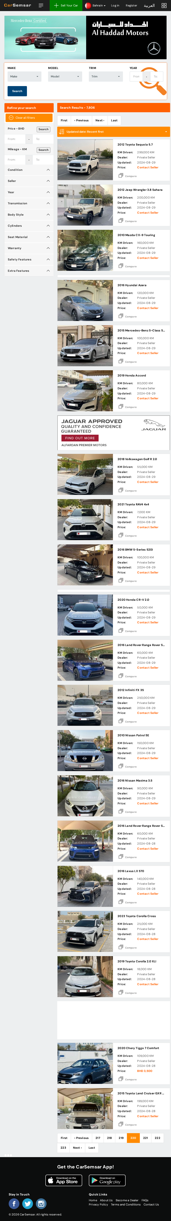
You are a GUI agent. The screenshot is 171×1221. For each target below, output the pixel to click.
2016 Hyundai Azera (132, 285)
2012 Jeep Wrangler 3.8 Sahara (140, 190)
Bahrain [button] (97, 5)
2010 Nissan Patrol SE (133, 735)
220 (133, 1138)
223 (63, 1148)
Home (93, 1200)
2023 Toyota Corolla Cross (137, 916)
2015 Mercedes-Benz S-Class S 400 (143, 330)
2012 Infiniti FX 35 (131, 690)
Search (17, 91)
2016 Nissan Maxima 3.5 (135, 780)
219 (121, 1138)
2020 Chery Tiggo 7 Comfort (138, 1048)
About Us (106, 1200)
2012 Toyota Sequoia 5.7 (135, 144)
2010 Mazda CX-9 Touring (136, 235)
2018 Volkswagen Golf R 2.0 (137, 459)
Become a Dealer (127, 1200)
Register (131, 5)
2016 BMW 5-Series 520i (135, 549)
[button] (41, 5)
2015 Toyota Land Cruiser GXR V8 (142, 1093)
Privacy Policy (98, 1204)
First (64, 120)
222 (157, 1138)
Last (114, 120)
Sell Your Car (69, 5)
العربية (149, 5)
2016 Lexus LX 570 (131, 871)
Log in (115, 5)
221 (145, 1138)
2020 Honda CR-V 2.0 (133, 600)
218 (109, 1138)
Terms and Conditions (126, 1204)
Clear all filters (25, 117)
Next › (100, 120)
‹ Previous (81, 120)
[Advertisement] (113, 1020)
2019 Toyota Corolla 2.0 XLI (137, 961)
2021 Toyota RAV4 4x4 (133, 504)
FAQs (145, 1200)
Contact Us (151, 1204)
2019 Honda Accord (132, 375)
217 (98, 1138)
